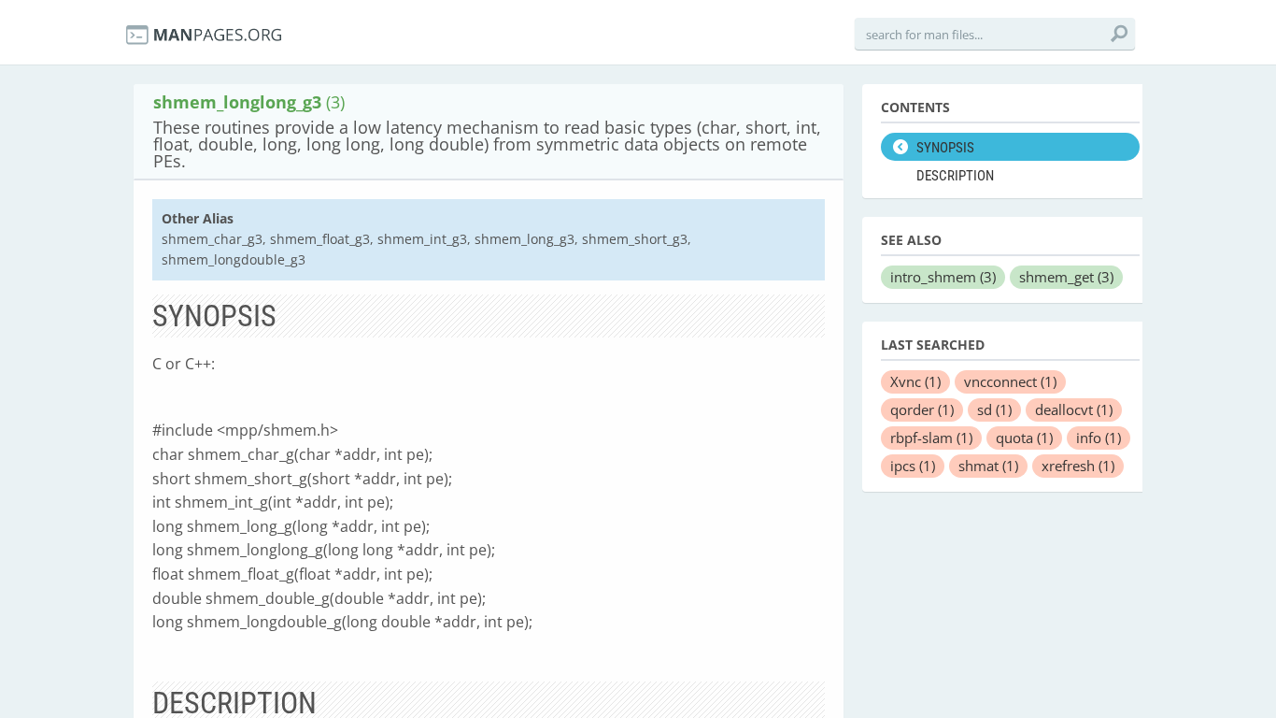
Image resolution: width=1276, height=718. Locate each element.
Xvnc (915, 381)
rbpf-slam (931, 437)
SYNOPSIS (945, 147)
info (1098, 437)
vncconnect (1010, 381)
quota (1024, 437)
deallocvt (1074, 409)
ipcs (912, 465)
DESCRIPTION (955, 175)
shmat (988, 465)
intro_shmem (943, 276)
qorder (922, 409)
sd (994, 409)
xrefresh (1078, 465)
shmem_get (1066, 276)
